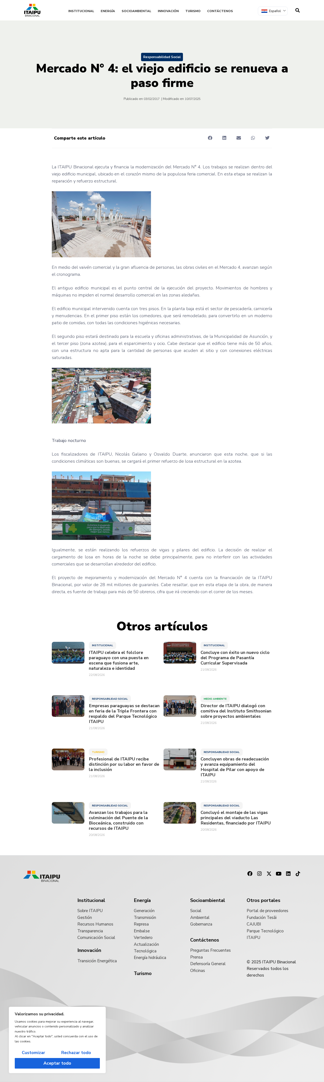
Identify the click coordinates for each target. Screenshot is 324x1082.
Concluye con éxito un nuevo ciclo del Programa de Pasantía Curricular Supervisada (235, 658)
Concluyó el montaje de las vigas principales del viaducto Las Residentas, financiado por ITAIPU (236, 818)
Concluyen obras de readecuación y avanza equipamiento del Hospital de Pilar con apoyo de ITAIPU (235, 767)
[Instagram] (259, 874)
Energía (108, 11)
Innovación (168, 11)
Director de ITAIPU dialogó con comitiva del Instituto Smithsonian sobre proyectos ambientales (236, 711)
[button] (210, 138)
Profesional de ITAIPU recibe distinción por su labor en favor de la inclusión (124, 764)
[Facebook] (250, 874)
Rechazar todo (76, 1053)
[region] (57, 1040)
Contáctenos (220, 11)
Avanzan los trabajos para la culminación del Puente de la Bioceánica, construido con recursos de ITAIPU (118, 820)
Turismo (193, 11)
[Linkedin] (288, 874)
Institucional (81, 11)
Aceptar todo (57, 1063)
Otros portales (263, 900)
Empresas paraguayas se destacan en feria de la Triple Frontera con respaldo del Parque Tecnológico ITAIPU (124, 713)
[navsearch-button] (297, 10)
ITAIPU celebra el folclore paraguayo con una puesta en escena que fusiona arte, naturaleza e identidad (119, 660)
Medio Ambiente (215, 699)
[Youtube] (279, 874)
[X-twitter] (269, 874)
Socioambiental (136, 11)
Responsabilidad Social (162, 57)
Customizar (33, 1053)
